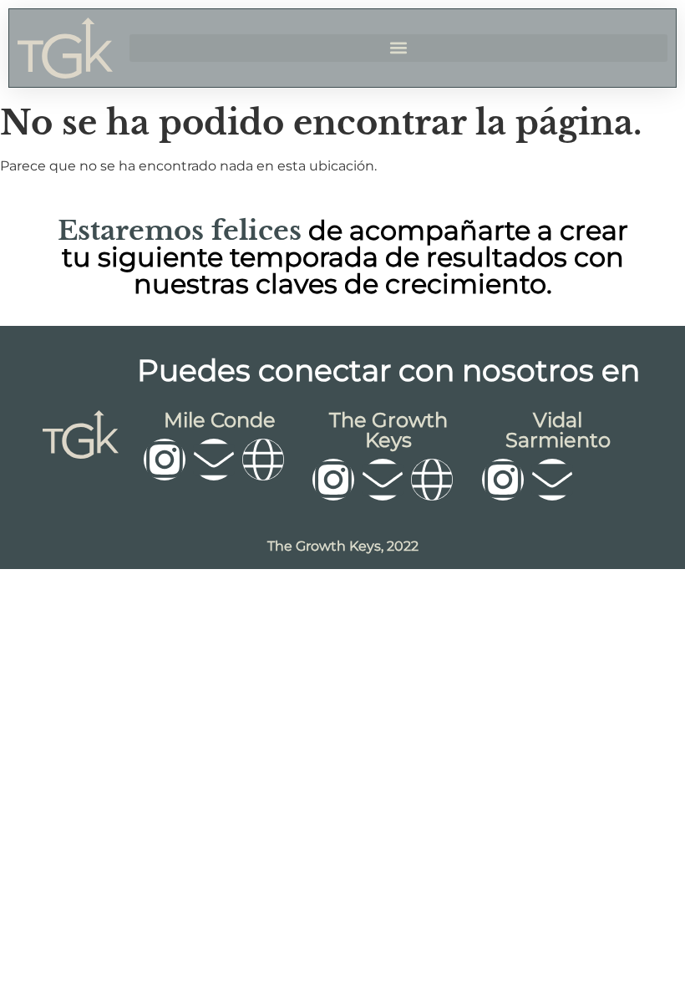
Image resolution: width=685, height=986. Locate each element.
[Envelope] (214, 459)
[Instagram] (164, 459)
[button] (398, 48)
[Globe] (263, 459)
